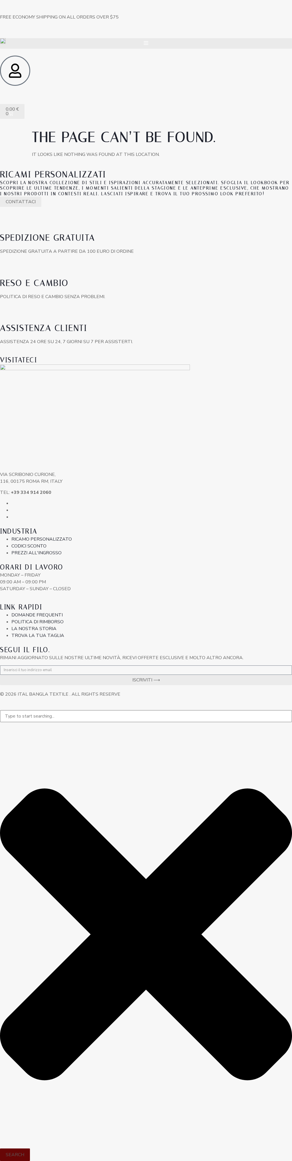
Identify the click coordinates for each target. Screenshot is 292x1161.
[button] (146, 43)
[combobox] (146, 716)
